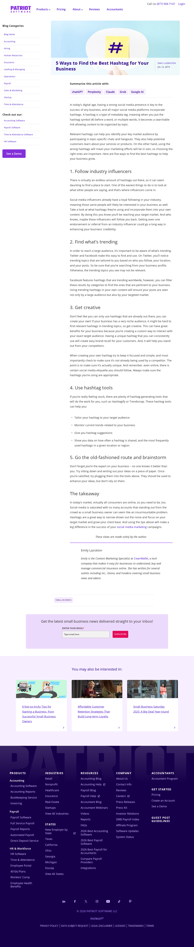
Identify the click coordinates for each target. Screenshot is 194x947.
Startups (50, 807)
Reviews (94, 9)
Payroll (7, 83)
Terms (150, 925)
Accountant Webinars (94, 807)
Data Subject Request (74, 925)
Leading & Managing (14, 69)
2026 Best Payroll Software (92, 841)
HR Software (10, 141)
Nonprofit (51, 784)
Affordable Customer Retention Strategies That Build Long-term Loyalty (94, 711)
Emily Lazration (167, 63)
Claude (110, 92)
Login (181, 4)
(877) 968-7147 (166, 4)
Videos (85, 813)
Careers (121, 796)
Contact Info (124, 784)
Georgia (50, 856)
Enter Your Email (73, 628)
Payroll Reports (20, 829)
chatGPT (77, 92)
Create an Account (163, 800)
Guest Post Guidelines (161, 819)
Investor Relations (127, 813)
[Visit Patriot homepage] (21, 9)
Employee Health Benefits (21, 884)
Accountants (115, 9)
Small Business (63, 600)
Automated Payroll (22, 835)
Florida (49, 868)
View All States (54, 874)
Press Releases (125, 802)
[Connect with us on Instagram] (97, 901)
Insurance (9, 62)
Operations (9, 76)
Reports (85, 819)
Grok (123, 92)
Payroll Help (88, 796)
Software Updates (127, 831)
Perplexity (94, 92)
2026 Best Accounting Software (94, 832)
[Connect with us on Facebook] (74, 901)
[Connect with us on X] (85, 901)
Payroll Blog (88, 790)
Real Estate (52, 802)
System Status (125, 837)
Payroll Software (12, 127)
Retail (48, 778)
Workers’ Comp (20, 877)
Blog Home (9, 34)
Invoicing (16, 803)
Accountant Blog (91, 802)
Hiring (7, 48)
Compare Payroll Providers (91, 860)
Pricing (61, 9)
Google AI (137, 92)
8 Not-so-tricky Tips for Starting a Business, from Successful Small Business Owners (39, 714)
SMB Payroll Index (127, 819)
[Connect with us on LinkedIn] (63, 901)
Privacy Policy (49, 925)
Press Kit (121, 807)
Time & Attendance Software (18, 134)
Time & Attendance (13, 104)
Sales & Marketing (13, 90)
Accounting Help (91, 784)
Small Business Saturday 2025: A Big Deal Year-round (151, 709)
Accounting (9, 41)
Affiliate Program (127, 825)
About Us (122, 778)
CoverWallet (141, 558)
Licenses (120, 925)
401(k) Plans (18, 871)
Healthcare (52, 790)
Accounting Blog (91, 778)
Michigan (51, 862)
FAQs (84, 825)
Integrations (88, 868)
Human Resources (13, 55)
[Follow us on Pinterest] (130, 901)
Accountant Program (165, 778)
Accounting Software (14, 120)
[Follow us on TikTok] (119, 901)
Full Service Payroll (22, 823)
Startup (8, 97)
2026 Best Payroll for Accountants (94, 851)
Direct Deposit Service (24, 840)
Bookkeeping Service (23, 797)
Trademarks (136, 925)
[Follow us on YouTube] (108, 901)
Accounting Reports (22, 791)
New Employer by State (56, 831)
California (51, 845)
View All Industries (57, 813)
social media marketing (132, 527)
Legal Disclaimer (101, 925)
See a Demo (14, 153)
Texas (48, 839)
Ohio (48, 850)
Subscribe (120, 634)
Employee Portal (20, 865)
